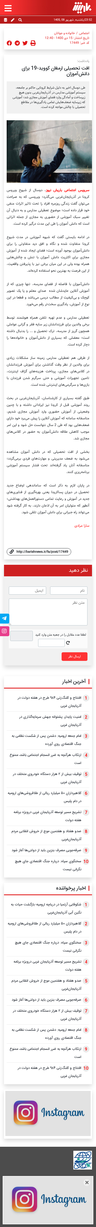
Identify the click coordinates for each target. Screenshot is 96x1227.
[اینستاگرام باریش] (48, 1113)
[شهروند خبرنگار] (12, 20)
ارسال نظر (74, 656)
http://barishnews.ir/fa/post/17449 (42, 551)
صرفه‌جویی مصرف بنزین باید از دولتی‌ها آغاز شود (46, 850)
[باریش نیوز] (82, 7)
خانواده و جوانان (64, 33)
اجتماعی (84, 33)
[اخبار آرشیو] (5, 20)
